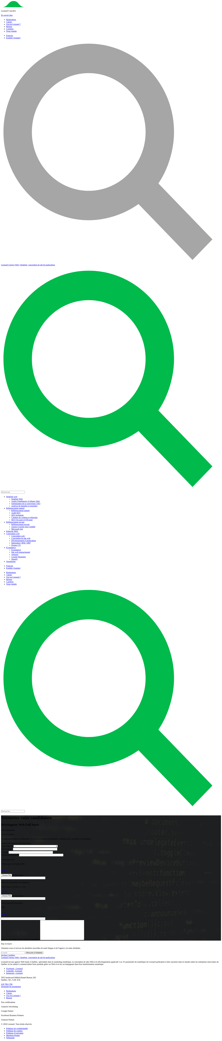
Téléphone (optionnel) (10, 855)
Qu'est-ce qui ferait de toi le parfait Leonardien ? (20, 939)
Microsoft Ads (17, 529)
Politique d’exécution (14, 1033)
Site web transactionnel (20, 552)
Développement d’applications (23, 541)
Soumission (11, 561)
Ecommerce (11, 547)
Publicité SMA (12, 531)
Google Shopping (18, 557)
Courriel (5, 852)
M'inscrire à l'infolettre (34, 953)
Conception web (13, 534)
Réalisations (11, 20)
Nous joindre (11, 31)
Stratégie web (11, 497)
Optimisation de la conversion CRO (25, 504)
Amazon (14, 554)
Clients (9, 22)
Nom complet (7, 849)
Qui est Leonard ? (13, 24)
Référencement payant (15, 522)
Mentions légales (13, 1035)
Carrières (9, 29)
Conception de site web (20, 538)
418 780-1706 (6, 984)
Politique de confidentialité (17, 1028)
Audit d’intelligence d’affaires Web (25, 501)
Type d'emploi (7, 846)
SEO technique (17, 515)
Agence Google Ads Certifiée (23, 527)
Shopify (14, 559)
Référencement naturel (15, 508)
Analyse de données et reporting (24, 506)
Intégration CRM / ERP (21, 543)
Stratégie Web (17, 499)
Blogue (9, 26)
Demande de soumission (11, 986)
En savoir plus (7, 15)
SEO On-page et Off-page (22, 520)
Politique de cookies (14, 1031)
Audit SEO (15, 513)
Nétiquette (10, 1038)
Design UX (16, 545)
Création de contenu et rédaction (24, 517)
